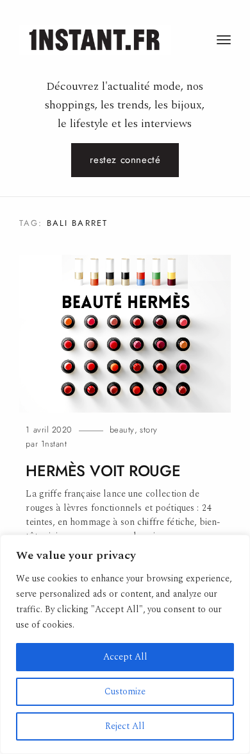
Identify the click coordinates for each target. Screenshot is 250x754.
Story (149, 430)
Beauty (122, 430)
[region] (125, 644)
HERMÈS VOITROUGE (103, 471)
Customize (125, 691)
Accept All (125, 657)
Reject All (125, 726)
